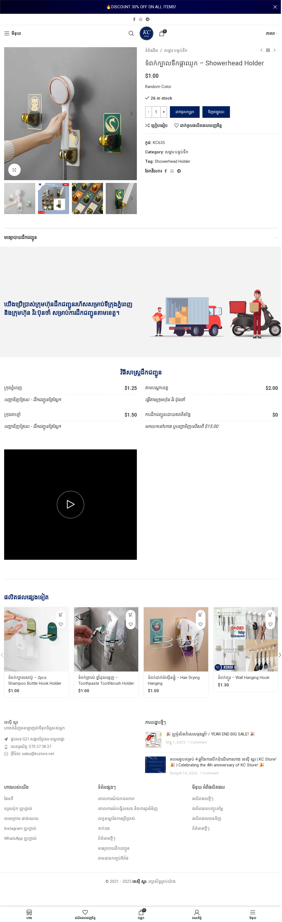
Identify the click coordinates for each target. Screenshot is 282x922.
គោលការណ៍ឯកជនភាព (116, 798)
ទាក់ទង (104, 828)
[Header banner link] (141, 7)
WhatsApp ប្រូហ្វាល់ (20, 838)
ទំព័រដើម (151, 50)
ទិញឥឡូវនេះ (216, 112)
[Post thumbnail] (153, 739)
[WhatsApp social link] (140, 19)
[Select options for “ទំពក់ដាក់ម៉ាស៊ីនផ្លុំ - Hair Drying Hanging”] (200, 615)
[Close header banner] (275, 7)
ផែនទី (8, 798)
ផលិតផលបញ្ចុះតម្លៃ (207, 808)
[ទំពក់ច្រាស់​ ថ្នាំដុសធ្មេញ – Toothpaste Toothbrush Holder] (106, 639)
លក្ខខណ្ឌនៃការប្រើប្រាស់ (116, 818)
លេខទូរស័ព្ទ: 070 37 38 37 (31, 746)
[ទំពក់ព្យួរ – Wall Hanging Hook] (246, 639)
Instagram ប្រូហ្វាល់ (20, 828)
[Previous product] (261, 50)
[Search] (131, 33)
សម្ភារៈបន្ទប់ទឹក (176, 50)
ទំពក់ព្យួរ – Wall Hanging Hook (243, 677)
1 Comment (197, 742)
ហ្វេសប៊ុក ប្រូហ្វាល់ (18, 808)
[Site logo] (146, 33)
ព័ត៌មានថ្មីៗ (106, 838)
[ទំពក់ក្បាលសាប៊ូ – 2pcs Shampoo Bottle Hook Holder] (36, 639)
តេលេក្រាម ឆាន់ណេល (21, 818)
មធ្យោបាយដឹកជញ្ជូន (114, 848)
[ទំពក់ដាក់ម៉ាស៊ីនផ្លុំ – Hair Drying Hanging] (176, 639)
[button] (9, 113)
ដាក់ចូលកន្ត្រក (184, 112)
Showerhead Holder (172, 161)
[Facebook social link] (134, 19)
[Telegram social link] (147, 19)
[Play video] (70, 504)
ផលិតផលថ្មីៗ (202, 798)
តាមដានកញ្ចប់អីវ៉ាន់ (113, 858)
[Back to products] (268, 50)
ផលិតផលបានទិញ (206, 818)
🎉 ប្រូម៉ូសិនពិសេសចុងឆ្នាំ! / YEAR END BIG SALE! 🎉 (210, 734)
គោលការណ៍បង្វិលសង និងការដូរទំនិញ (128, 808)
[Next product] (274, 50)
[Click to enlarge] (14, 170)
